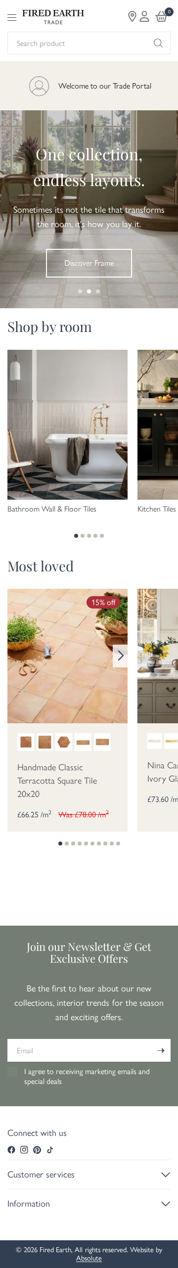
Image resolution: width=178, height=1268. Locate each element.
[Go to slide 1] (80, 291)
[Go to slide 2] (89, 291)
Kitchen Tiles (156, 509)
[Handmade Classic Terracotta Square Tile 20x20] (67, 655)
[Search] (158, 43)
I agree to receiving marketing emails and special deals (87, 1076)
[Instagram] (24, 1150)
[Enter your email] (161, 1050)
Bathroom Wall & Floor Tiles (51, 509)
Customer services (41, 1174)
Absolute (89, 1258)
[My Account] (144, 16)
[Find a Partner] (132, 16)
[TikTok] (50, 1150)
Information (28, 1203)
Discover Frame (89, 263)
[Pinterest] (37, 1150)
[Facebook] (11, 1150)
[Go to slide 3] (98, 291)
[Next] (120, 656)
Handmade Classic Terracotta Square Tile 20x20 (57, 780)
